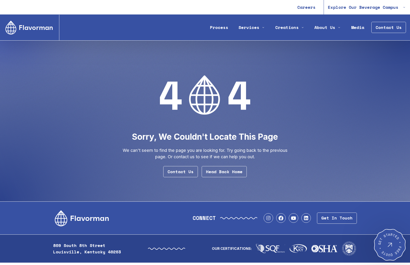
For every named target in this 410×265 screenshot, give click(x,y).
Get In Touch (337, 218)
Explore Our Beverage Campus (363, 7)
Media (357, 27)
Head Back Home (224, 171)
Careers (306, 7)
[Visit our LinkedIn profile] (306, 218)
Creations (287, 27)
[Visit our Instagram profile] (268, 218)
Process (219, 27)
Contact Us (389, 27)
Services (248, 27)
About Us (324, 27)
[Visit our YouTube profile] (293, 218)
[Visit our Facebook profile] (281, 218)
